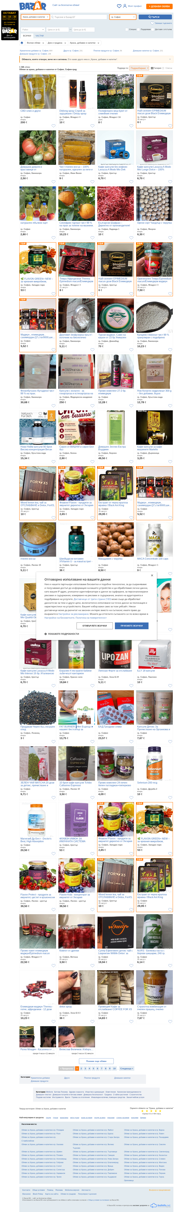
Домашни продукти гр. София (35, 54)
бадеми (143, 1117)
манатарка (64, 1117)
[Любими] (119, 6)
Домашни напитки (122, 1078)
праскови (110, 1117)
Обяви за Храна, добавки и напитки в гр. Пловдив (43, 1130)
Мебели (49, 1092)
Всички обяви (34, 43)
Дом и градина (55, 43)
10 (114, 1068)
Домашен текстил (43, 1095)
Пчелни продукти (92, 1078)
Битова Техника (61, 1092)
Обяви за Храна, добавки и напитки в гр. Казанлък (145, 1155)
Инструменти (58, 1097)
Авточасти (86, 1190)
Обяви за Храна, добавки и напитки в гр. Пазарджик (146, 1137)
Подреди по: (123, 68)
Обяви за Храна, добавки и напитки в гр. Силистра (43, 1170)
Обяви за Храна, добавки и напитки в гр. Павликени (95, 1173)
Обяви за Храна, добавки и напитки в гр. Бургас (93, 1134)
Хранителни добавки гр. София (36, 51)
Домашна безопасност (93, 1095)
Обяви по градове (68, 1194)
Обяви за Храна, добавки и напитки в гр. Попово (144, 1170)
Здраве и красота (76, 1092)
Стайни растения (120, 1095)
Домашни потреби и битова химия (67, 1095)
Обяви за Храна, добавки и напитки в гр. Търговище (95, 1152)
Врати (67, 1097)
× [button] (152, 575)
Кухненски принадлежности (129, 1092)
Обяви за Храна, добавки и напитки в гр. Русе (41, 1134)
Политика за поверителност (91, 617)
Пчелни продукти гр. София (107, 51)
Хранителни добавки (40, 1078)
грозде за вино (99, 1117)
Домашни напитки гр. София (148, 51)
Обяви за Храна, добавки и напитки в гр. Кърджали (94, 1177)
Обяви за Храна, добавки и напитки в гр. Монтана (145, 1162)
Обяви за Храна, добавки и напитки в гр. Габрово (42, 1162)
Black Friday (38, 1194)
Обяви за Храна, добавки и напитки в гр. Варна (144, 1130)
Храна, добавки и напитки (83, 43)
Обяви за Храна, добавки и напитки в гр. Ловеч (144, 1134)
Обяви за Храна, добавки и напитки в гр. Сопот (42, 1166)
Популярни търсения (87, 1194)
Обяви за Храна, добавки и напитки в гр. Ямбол (93, 1130)
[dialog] (96, 606)
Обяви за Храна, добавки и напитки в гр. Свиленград (146, 1152)
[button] (61, 633)
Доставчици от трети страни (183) (92, 599)
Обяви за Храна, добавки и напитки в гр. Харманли (43, 1173)
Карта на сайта (51, 1194)
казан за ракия (86, 1117)
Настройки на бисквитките (59, 617)
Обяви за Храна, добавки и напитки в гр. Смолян (145, 1144)
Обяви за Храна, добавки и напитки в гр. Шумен (42, 1152)
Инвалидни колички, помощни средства (108, 1097)
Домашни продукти (39, 1081)
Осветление (111, 1092)
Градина (108, 1095)
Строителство (136, 1095)
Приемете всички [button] (132, 625)
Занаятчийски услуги (135, 1097)
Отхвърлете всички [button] (94, 625)
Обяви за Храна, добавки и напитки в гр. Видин (144, 1166)
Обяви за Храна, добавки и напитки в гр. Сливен (144, 1159)
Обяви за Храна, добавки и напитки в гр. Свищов (93, 1155)
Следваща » (126, 1068)
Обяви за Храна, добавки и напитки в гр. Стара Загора (96, 1137)
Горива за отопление (81, 1097)
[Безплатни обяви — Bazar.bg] (32, 6)
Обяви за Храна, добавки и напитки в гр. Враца (93, 1166)
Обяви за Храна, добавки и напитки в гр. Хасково (42, 1144)
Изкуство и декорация (94, 1092)
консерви (134, 1117)
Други (67, 1078)
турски (55, 1117)
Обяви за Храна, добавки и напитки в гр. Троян (42, 1177)
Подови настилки (43, 1097)
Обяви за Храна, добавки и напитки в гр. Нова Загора (95, 1159)
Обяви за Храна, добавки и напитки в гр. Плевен (42, 1155)
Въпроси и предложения (159, 1190)
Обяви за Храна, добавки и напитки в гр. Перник (144, 1173)
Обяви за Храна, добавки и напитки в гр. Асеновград (44, 1159)
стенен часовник (122, 1117)
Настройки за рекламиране (73, 613)
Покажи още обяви (96, 1061)
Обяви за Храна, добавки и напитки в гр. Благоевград (95, 1162)
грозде (48, 1117)
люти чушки (74, 1117)
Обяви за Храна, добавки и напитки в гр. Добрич (93, 1170)
